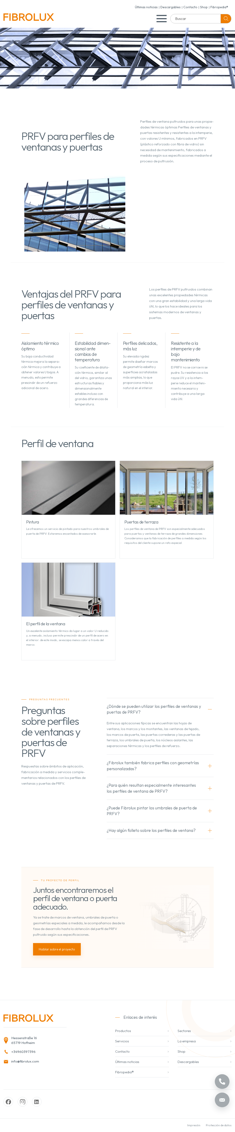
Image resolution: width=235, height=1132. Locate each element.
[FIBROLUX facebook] (8, 1102)
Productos (123, 1031)
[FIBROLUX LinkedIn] (37, 1102)
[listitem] (51, 1040)
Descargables (170, 7)
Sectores (184, 1031)
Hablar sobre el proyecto (57, 949)
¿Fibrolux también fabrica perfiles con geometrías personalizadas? (153, 765)
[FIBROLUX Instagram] (22, 1102)
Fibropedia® (219, 7)
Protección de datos (219, 1125)
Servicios (122, 1041)
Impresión (193, 1125)
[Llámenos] (222, 1081)
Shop (204, 7)
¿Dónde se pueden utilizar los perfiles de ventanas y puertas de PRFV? (154, 709)
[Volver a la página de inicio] (28, 18)
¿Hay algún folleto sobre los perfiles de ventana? (151, 830)
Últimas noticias (146, 7)
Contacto (190, 7)
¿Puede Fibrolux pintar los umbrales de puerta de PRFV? (152, 810)
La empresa (187, 1041)
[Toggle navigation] (161, 18)
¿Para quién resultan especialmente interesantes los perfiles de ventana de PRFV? (151, 788)
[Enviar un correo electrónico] (222, 1100)
